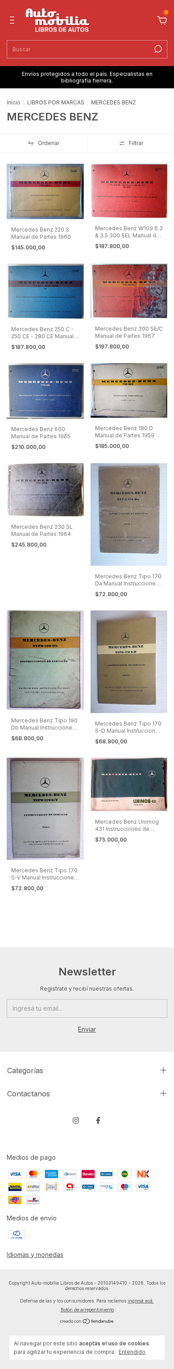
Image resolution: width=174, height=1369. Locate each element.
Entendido (132, 1351)
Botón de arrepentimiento (87, 1309)
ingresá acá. (141, 1300)
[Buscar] (157, 49)
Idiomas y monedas (35, 1254)
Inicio (14, 102)
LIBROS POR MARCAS (55, 102)
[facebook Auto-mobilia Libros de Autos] (98, 1120)
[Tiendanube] (87, 1322)
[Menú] (14, 21)
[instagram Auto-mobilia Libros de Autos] (75, 1120)
